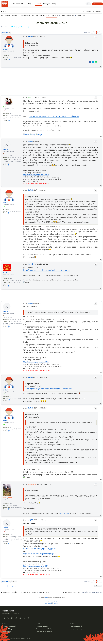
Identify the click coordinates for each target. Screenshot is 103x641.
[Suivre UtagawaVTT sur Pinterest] (20, 618)
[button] (92, 32)
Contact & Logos (7, 629)
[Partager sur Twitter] (93, 62)
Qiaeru (59, 599)
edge (67, 513)
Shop (54, 4)
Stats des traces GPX (76, 626)
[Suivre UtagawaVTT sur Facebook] (4, 618)
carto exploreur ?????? (51, 23)
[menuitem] (3, 11)
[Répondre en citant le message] (95, 37)
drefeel (5, 49)
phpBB (46, 597)
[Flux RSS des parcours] (24, 618)
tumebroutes (7, 497)
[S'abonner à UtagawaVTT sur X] (8, 618)
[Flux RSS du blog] (28, 618)
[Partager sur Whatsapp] (96, 62)
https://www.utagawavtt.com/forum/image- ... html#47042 (54, 116)
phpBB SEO (55, 602)
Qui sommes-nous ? (9, 626)
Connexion (97, 4)
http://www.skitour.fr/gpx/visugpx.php (39, 554)
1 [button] (94, 32)
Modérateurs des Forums (20, 27)
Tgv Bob (5, 272)
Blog (29, 4)
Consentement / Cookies (44, 632)
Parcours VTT (18, 4)
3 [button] (98, 32)
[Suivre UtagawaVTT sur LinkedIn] (12, 618)
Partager (46, 4)
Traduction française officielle (49, 599)
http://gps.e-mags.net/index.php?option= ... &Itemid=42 (46, 270)
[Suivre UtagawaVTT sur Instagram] (16, 618)
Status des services (76, 629)
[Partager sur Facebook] (90, 62)
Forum (38, 4)
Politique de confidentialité (45, 629)
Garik (5, 107)
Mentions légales (42, 626)
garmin (62, 513)
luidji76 (5, 149)
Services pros (6, 632)
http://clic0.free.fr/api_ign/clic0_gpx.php (40, 548)
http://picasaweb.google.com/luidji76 (36, 175)
